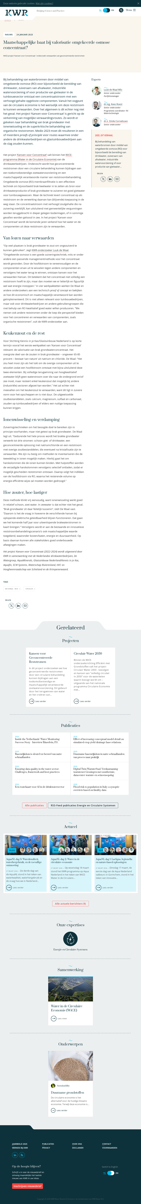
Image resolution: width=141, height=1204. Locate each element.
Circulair (29, 589)
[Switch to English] (106, 10)
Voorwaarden (109, 1148)
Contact (106, 1144)
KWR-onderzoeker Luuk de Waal (50, 250)
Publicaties (48, 1144)
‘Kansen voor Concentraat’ (32, 154)
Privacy (46, 1148)
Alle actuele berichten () (70, 903)
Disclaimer (77, 1148)
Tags (5, 581)
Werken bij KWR (20, 1148)
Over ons (77, 1144)
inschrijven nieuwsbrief (27, 1186)
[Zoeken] (121, 10)
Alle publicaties (34, 805)
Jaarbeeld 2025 (19, 1144)
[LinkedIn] (18, 605)
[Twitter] (11, 605)
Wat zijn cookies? (44, 3)
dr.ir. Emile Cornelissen (116, 121)
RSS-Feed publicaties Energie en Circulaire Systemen (83, 805)
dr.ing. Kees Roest (113, 104)
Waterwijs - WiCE (11, 589)
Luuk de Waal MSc (113, 89)
